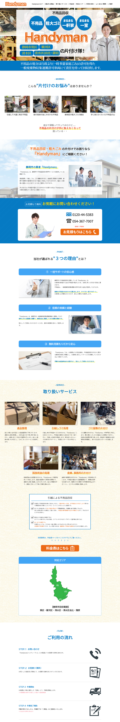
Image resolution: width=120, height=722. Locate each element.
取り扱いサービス (61, 4)
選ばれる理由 (49, 4)
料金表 (72, 4)
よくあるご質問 (101, 4)
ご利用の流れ (89, 4)
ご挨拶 (110, 4)
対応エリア (79, 4)
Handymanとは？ (37, 4)
